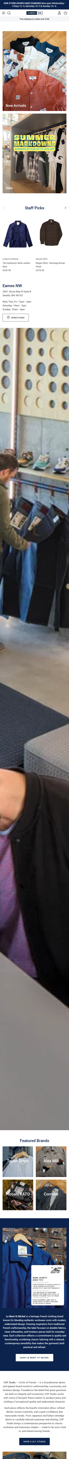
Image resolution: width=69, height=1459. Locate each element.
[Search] (10, 13)
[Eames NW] (34, 13)
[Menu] (3, 13)
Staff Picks (34, 207)
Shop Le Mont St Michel (34, 1358)
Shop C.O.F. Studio (34, 1441)
